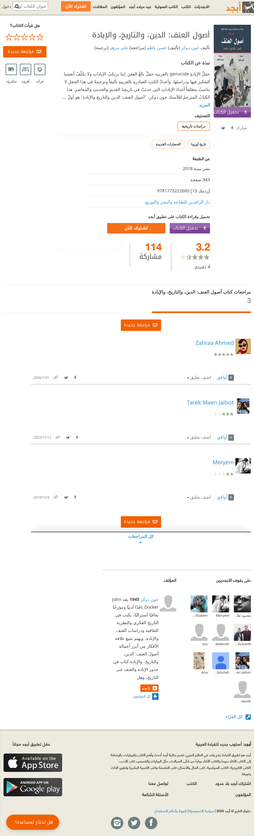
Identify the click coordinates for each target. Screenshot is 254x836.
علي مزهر (118, 47)
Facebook (231, 126)
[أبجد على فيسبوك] (150, 823)
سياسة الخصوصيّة (201, 811)
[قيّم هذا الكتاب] (24, 37)
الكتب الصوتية (166, 6)
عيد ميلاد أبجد (140, 6)
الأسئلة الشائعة (155, 794)
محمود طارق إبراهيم (242, 615)
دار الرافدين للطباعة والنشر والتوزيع (177, 202)
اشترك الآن (136, 228)
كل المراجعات (141, 536)
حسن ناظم (156, 47)
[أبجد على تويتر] (133, 823)
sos (205, 643)
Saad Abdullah (220, 672)
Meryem (222, 615)
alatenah (222, 643)
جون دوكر (189, 47)
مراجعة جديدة (21, 51)
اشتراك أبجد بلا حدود (233, 783)
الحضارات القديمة (168, 144)
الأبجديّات (202, 6)
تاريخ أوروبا (198, 144)
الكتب (186, 6)
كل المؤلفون (142, 696)
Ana (204, 672)
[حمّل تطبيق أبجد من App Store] (33, 763)
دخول (6, 6)
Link (55, 376)
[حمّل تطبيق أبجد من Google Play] (33, 787)
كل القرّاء (235, 716)
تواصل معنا (158, 783)
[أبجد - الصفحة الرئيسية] (232, 7)
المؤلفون (118, 6)
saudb (246, 701)
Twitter (223, 126)
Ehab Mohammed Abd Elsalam (199, 615)
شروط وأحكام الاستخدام (171, 811)
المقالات (100, 6)
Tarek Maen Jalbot (242, 672)
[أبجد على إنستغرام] (116, 823)
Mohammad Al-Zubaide (242, 643)
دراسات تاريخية (193, 126)
